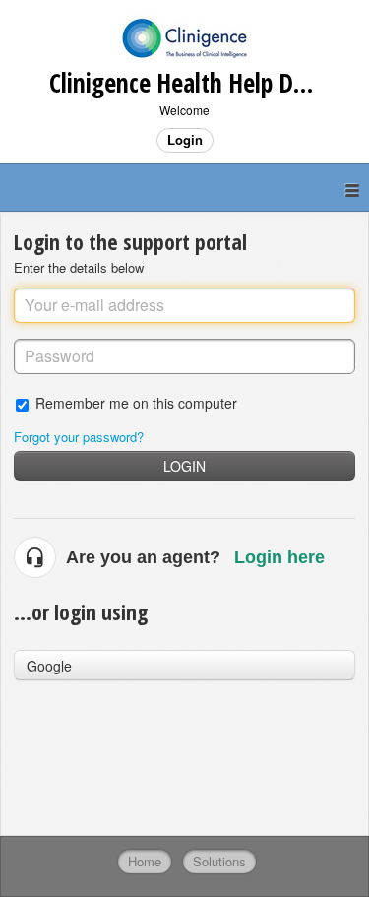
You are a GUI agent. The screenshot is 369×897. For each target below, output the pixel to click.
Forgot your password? (79, 436)
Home (144, 861)
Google (49, 665)
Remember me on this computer (136, 402)
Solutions (219, 861)
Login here (279, 557)
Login (184, 466)
